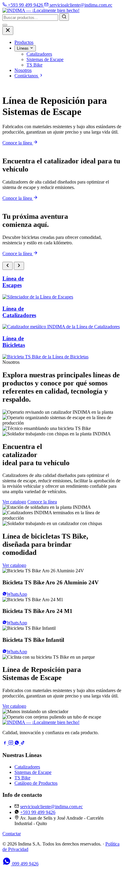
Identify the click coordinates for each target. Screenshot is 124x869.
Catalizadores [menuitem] (39, 54)
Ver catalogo (14, 501)
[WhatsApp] (17, 743)
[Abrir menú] (4, 25)
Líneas (23, 48)
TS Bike (22, 777)
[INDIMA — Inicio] (40, 10)
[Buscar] (64, 17)
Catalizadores (27, 766)
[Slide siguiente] (19, 266)
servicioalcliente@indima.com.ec (51, 806)
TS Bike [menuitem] (34, 64)
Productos (23, 42)
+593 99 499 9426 (37, 812)
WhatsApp (17, 594)
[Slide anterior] (7, 266)
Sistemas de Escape (32, 772)
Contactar (11, 833)
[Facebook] (5, 743)
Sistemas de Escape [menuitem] (45, 59)
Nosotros (23, 70)
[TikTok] (22, 743)
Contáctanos (26, 75)
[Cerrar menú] (7, 30)
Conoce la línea (17, 142)
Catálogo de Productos (35, 783)
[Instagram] (11, 743)
